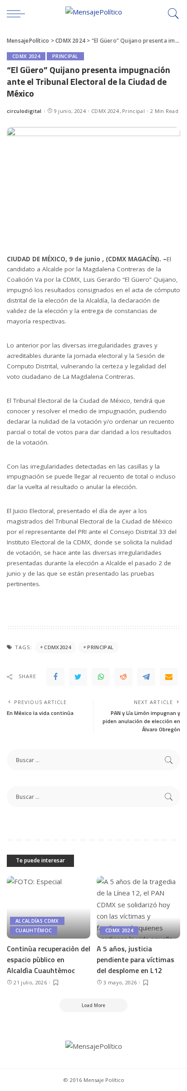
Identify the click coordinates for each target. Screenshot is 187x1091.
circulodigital (24, 110)
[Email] (169, 677)
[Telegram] (146, 677)
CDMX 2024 (26, 56)
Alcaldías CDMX (37, 921)
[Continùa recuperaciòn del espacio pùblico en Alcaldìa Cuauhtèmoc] (48, 907)
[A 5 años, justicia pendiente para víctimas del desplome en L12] (138, 907)
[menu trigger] (18, 13)
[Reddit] (123, 677)
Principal (65, 56)
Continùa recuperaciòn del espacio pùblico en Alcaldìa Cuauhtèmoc (48, 959)
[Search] (171, 13)
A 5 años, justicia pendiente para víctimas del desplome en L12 (135, 959)
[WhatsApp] (101, 677)
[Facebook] (55, 677)
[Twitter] (78, 677)
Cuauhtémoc (33, 930)
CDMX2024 (57, 647)
